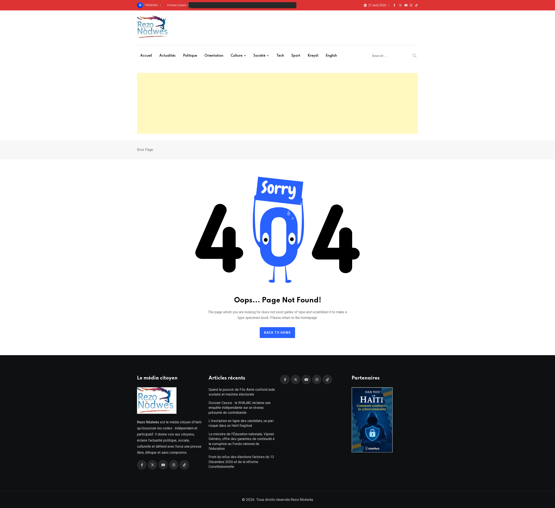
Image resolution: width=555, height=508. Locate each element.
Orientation (213, 56)
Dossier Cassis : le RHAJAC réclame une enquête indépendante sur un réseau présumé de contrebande (240, 408)
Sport (295, 56)
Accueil (146, 56)
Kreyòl (313, 56)
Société (259, 56)
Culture (236, 56)
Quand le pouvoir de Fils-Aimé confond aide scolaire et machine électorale (242, 392)
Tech (280, 56)
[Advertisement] (277, 103)
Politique (190, 56)
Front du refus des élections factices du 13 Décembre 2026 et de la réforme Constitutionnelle (241, 462)
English (331, 56)
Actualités (167, 56)
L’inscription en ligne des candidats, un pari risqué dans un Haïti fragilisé (241, 423)
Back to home (277, 332)
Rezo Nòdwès (301, 499)
